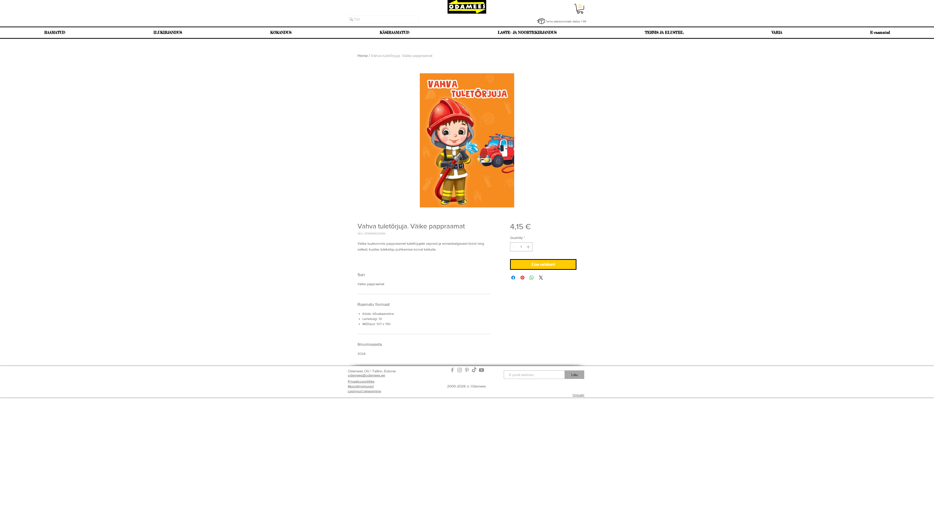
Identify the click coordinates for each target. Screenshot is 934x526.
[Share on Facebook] (513, 278)
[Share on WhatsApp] (532, 278)
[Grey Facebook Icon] (452, 370)
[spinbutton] (521, 247)
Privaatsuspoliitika (361, 381)
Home (363, 56)
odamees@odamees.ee (366, 375)
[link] (580, 9)
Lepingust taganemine (364, 391)
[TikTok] (474, 370)
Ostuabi (578, 395)
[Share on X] (541, 278)
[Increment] (529, 247)
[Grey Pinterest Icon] (467, 370)
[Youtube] (481, 370)
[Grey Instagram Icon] (460, 370)
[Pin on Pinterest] (522, 278)
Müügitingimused (361, 386)
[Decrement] (514, 247)
